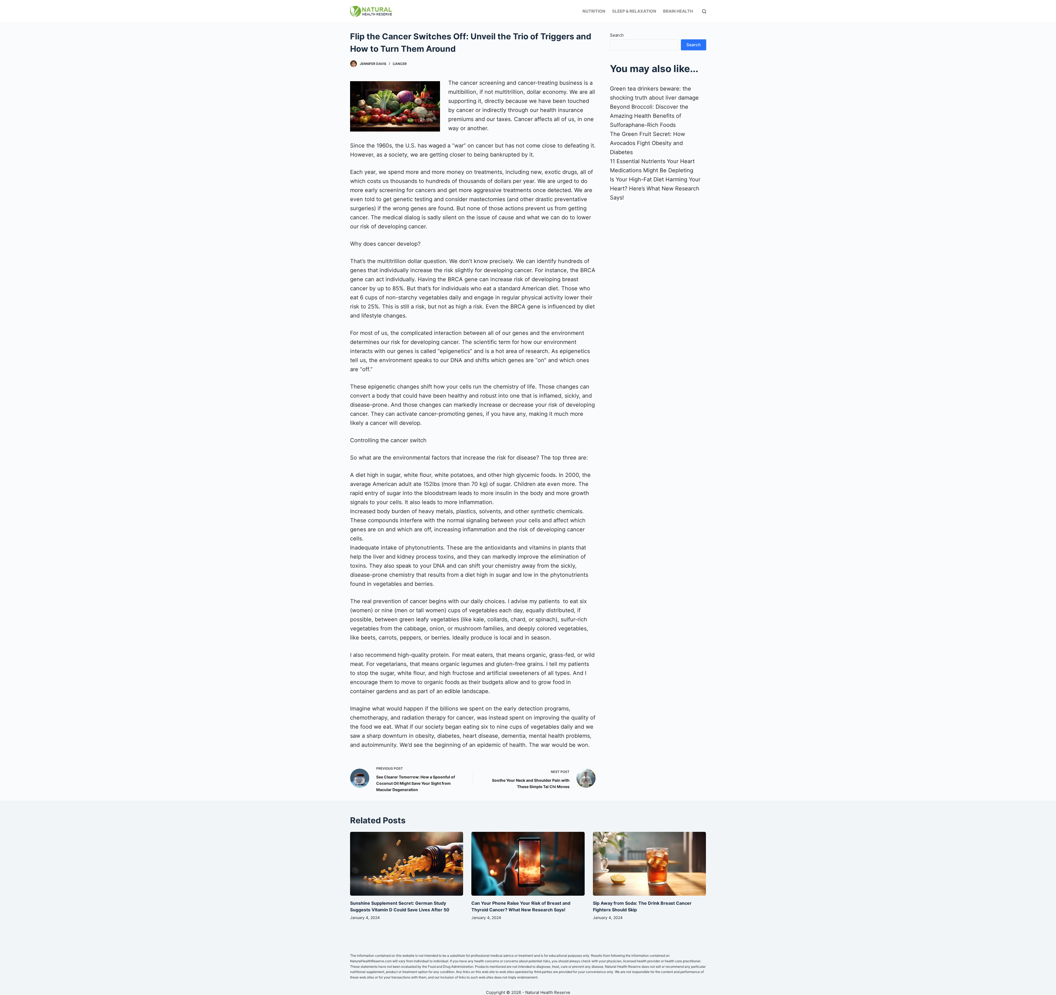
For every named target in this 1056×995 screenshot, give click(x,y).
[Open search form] (704, 11)
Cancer (400, 64)
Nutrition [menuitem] (593, 11)
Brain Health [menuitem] (678, 11)
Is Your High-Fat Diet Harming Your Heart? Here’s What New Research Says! (655, 188)
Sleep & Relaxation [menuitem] (634, 11)
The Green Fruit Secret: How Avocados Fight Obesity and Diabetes (647, 143)
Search (617, 35)
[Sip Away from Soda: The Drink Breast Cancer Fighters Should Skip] (649, 864)
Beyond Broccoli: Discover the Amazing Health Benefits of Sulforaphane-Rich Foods (649, 115)
